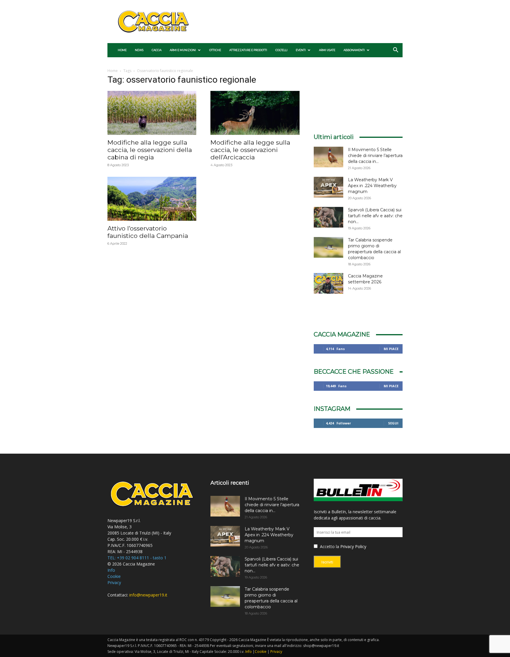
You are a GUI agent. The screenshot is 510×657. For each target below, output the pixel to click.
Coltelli (281, 50)
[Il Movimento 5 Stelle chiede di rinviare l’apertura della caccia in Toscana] (328, 157)
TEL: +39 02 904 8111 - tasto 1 (136, 557)
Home (122, 50)
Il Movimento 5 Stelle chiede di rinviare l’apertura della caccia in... (375, 155)
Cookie (114, 576)
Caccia (156, 50)
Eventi (301, 50)
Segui (393, 423)
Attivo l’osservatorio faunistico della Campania (147, 232)
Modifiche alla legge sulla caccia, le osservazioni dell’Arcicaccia (250, 150)
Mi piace (391, 349)
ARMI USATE (327, 50)
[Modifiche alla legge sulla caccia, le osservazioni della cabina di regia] (151, 113)
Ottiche (215, 50)
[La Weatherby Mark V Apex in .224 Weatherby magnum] (328, 187)
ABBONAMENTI (354, 50)
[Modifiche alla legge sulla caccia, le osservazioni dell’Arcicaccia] (254, 113)
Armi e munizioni (183, 50)
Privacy (114, 582)
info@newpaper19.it (148, 595)
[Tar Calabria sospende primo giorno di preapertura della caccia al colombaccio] (328, 247)
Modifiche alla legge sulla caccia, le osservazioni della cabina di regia (149, 150)
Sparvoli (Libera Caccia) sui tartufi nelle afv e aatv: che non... (375, 215)
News (139, 50)
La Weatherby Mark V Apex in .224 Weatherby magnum (372, 185)
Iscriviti (327, 562)
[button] (395, 50)
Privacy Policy (353, 546)
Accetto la (329, 546)
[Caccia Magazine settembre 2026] (328, 283)
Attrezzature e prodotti (248, 50)
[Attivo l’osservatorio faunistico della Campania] (151, 199)
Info (111, 570)
